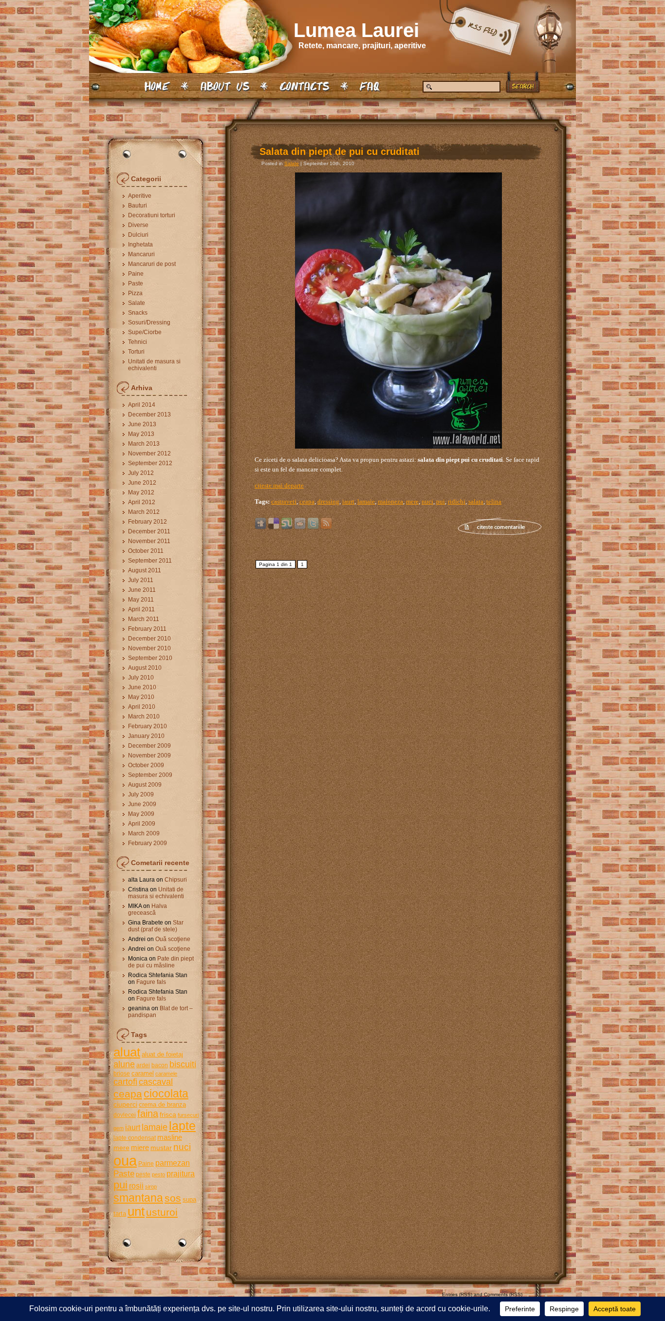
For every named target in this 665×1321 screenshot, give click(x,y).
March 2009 (144, 833)
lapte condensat (134, 1137)
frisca (168, 1114)
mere (121, 1147)
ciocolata (166, 1093)
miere (140, 1147)
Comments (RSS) (503, 1294)
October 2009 (146, 765)
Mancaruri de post (152, 264)
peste (143, 1174)
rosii (136, 1185)
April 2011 (141, 609)
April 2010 (141, 706)
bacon (159, 1065)
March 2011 (143, 619)
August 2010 (145, 667)
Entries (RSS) (457, 1294)
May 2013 (141, 434)
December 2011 (149, 531)
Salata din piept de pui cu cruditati (339, 151)
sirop (151, 1186)
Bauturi (137, 205)
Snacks (138, 312)
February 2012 (147, 521)
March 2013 (144, 443)
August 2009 (145, 784)
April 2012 (141, 502)
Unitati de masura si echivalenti (154, 365)
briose (121, 1073)
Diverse (138, 225)
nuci (182, 1147)
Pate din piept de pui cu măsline (161, 962)
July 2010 (141, 677)
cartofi (125, 1082)
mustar (161, 1147)
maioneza (390, 501)
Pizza (135, 293)
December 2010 (149, 638)
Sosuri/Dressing (149, 322)
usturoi (162, 1212)
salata (475, 501)
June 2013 (142, 424)
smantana (138, 1197)
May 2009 (141, 814)
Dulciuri (138, 234)
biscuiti (182, 1064)
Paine (136, 273)
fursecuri (188, 1115)
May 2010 (141, 697)
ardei (143, 1065)
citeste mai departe (279, 485)
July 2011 (140, 580)
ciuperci (125, 1104)
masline (169, 1137)
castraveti (283, 501)
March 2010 (144, 716)
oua (125, 1160)
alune (124, 1064)
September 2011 (150, 560)
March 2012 (144, 512)
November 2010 (149, 648)
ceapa (127, 1093)
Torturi (136, 351)
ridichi (456, 501)
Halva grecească (147, 909)
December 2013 (149, 414)
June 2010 (142, 687)
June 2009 (142, 804)
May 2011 (141, 599)
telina (493, 501)
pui (120, 1185)
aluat (126, 1052)
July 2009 (141, 794)
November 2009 (149, 755)
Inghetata (140, 244)
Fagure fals (151, 982)
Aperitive (139, 195)
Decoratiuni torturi (151, 215)
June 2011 (142, 589)
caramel (142, 1073)
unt (136, 1211)
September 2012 (150, 463)
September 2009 (150, 775)
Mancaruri (141, 254)
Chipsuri (176, 879)
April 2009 (141, 823)
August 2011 (144, 570)
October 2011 (146, 550)
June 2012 (142, 482)
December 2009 (149, 745)
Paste (135, 283)
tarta (119, 1213)
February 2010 (147, 726)
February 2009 (147, 843)
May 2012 (141, 492)
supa (189, 1199)
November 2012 (149, 453)
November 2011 (149, 541)
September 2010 (150, 658)
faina (147, 1113)
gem (118, 1128)
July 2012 (141, 473)
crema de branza (162, 1104)
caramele (166, 1073)
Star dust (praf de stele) (156, 926)
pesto (158, 1174)
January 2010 (146, 736)
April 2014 (141, 404)
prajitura (180, 1173)
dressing (328, 501)
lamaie (154, 1127)
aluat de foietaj (162, 1054)
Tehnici (137, 342)
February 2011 (147, 628)
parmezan (172, 1162)
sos (173, 1198)
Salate (136, 303)
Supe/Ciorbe (145, 332)
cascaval (156, 1082)
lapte (182, 1125)
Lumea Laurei (356, 30)
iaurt (132, 1127)
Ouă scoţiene (172, 939)
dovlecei (124, 1115)
